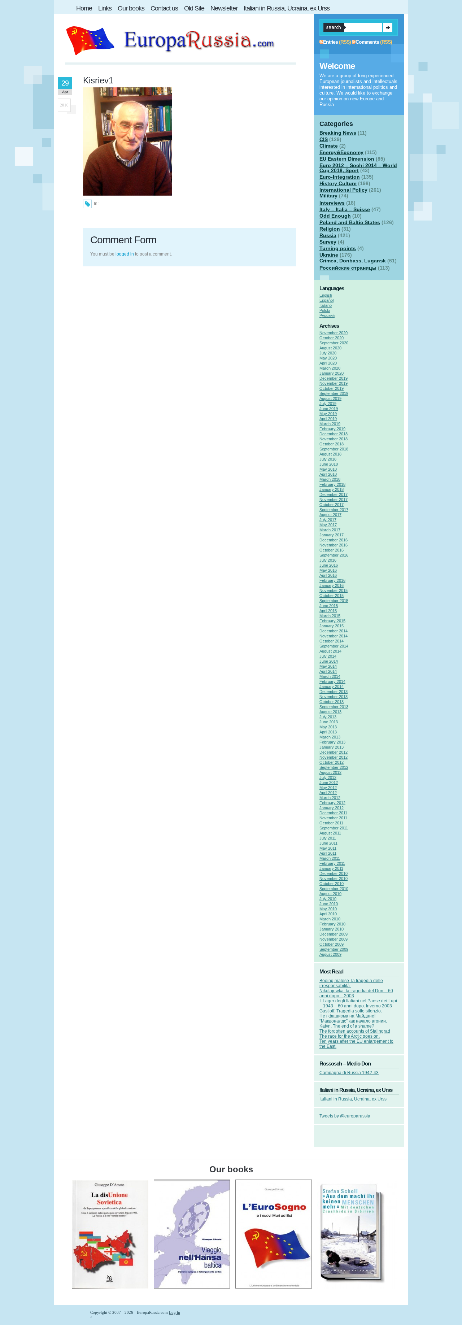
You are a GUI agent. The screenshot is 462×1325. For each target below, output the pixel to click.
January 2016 (331, 585)
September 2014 (333, 646)
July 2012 (327, 777)
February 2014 (332, 681)
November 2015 (333, 590)
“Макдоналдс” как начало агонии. (353, 1021)
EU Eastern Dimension (346, 159)
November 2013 (333, 696)
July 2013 (327, 717)
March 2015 (329, 616)
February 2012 (332, 803)
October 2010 (331, 883)
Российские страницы (347, 268)
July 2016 (327, 560)
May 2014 (328, 666)
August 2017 (330, 515)
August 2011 (330, 833)
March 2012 (329, 798)
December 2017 (333, 494)
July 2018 (327, 459)
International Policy (343, 190)
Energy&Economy (341, 152)
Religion (329, 229)
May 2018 (328, 469)
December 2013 (333, 691)
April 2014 (328, 671)
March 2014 (329, 676)
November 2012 (333, 757)
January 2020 (331, 373)
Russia (327, 235)
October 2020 (331, 338)
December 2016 (333, 540)
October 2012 (331, 762)
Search (387, 27)
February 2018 (332, 484)
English (325, 295)
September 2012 (333, 767)
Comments (367, 42)
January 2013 (331, 747)
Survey (327, 242)
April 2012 (328, 792)
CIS (323, 139)
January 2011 (331, 868)
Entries (330, 42)
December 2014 (333, 631)
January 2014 (331, 686)
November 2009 (333, 939)
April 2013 (328, 732)
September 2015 (333, 600)
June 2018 (328, 464)
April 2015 (328, 611)
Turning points (337, 248)
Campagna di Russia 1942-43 (349, 1072)
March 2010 (329, 919)
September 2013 (333, 707)
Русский (327, 315)
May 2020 (328, 358)
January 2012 (331, 808)
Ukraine (328, 255)
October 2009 (331, 944)
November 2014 (333, 636)
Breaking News (337, 133)
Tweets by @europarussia (344, 1116)
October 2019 (331, 388)
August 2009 (330, 954)
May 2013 (328, 727)
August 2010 (330, 894)
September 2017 (333, 509)
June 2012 (328, 782)
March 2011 (329, 858)
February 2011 (332, 863)
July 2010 (327, 899)
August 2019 (330, 398)
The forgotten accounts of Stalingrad (354, 1031)
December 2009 (333, 934)
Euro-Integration (339, 177)
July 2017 (327, 520)
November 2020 (333, 333)
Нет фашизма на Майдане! (347, 1016)
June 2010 (328, 904)
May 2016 (328, 570)
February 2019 (332, 429)
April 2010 (328, 914)
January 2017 (331, 535)
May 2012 (328, 787)
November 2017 (333, 499)
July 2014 (327, 656)
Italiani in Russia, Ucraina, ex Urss (353, 1099)
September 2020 (333, 343)
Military (328, 196)
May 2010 (328, 909)
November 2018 (333, 439)
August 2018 (330, 454)
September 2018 (333, 449)
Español (326, 300)
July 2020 (327, 353)
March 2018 (329, 479)
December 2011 (333, 813)
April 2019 (328, 419)
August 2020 (330, 348)
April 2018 (328, 474)
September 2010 (333, 888)
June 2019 (328, 408)
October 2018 (331, 444)
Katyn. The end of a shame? (346, 1026)
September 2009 (333, 949)
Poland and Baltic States (349, 222)
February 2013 (332, 742)
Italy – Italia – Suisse (344, 209)
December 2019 (333, 378)
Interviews (332, 203)
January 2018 (331, 489)
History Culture (338, 183)
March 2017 (329, 530)
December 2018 (333, 434)
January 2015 (331, 626)
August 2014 (330, 651)
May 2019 (328, 413)
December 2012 (333, 752)
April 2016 (328, 575)
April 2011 (327, 853)
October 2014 (331, 641)
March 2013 (329, 737)
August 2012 (330, 772)
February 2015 (332, 621)
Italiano (325, 305)
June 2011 (328, 843)
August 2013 (330, 712)
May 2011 (327, 848)
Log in (174, 1312)
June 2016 (328, 565)
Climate (328, 146)
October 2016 (331, 550)
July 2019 (327, 403)
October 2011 (331, 823)
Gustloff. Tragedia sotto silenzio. (350, 1011)
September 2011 (333, 828)
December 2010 (333, 873)
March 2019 (329, 424)
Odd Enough (335, 216)
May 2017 (328, 525)
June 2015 (328, 605)
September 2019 (333, 393)
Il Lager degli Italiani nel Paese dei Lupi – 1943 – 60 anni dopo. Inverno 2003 (358, 1003)
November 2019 (333, 383)
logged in (125, 254)
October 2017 (331, 504)
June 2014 (328, 661)
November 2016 (333, 545)
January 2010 (331, 929)
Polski (324, 310)
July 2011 (327, 838)
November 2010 (333, 878)
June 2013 (328, 722)
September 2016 (333, 555)
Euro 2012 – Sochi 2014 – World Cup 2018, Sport (358, 167)
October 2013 (331, 701)
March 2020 (329, 368)
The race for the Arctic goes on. (349, 1036)
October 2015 (331, 595)
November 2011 (333, 818)
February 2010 (332, 924)
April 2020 (328, 363)
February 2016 (332, 580)
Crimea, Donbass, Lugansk (352, 260)
